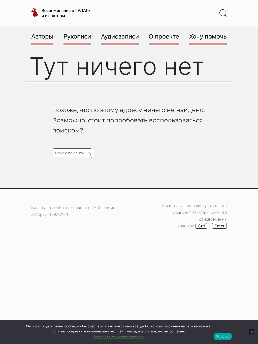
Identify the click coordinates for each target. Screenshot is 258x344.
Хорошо (223, 336)
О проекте (164, 36)
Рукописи (77, 36)
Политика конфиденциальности (118, 336)
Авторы (42, 36)
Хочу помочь (208, 36)
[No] (251, 331)
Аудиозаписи (120, 36)
